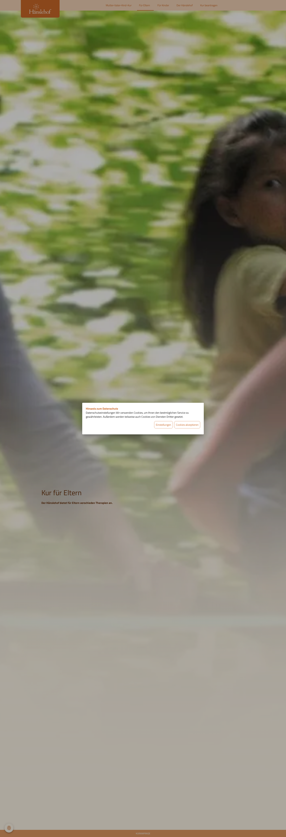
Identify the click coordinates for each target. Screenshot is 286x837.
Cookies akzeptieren (187, 425)
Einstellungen (163, 425)
